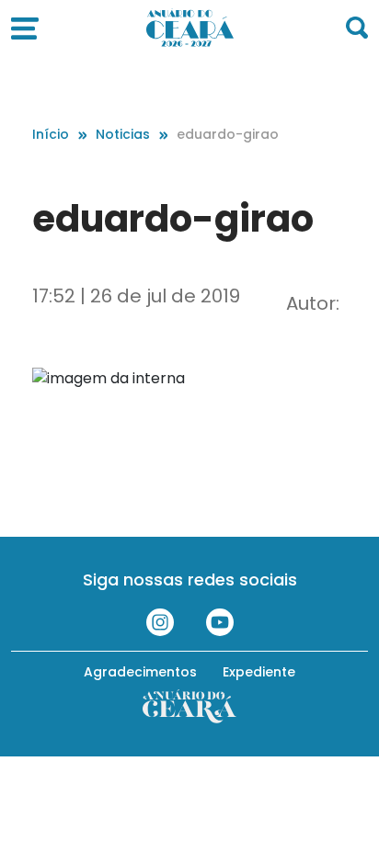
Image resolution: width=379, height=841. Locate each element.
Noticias (123, 134)
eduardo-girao (228, 134)
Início (50, 134)
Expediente (259, 672)
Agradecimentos (140, 672)
